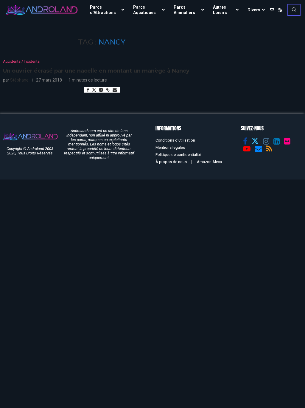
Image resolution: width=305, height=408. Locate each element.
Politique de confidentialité (178, 154)
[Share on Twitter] (94, 89)
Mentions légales (170, 147)
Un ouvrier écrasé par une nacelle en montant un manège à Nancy (96, 71)
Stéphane (19, 80)
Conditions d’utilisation (175, 140)
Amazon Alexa (209, 161)
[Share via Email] (115, 90)
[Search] (294, 10)
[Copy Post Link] (108, 90)
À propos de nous (171, 161)
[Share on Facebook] (88, 90)
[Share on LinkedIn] (101, 90)
